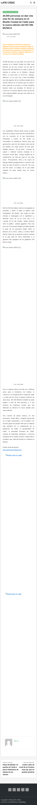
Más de (16, 741)
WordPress (13, 802)
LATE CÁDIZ (8, 2)
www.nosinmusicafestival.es (12, 450)
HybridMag (22, 802)
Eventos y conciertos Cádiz (10, 12)
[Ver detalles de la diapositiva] (20, 455)
